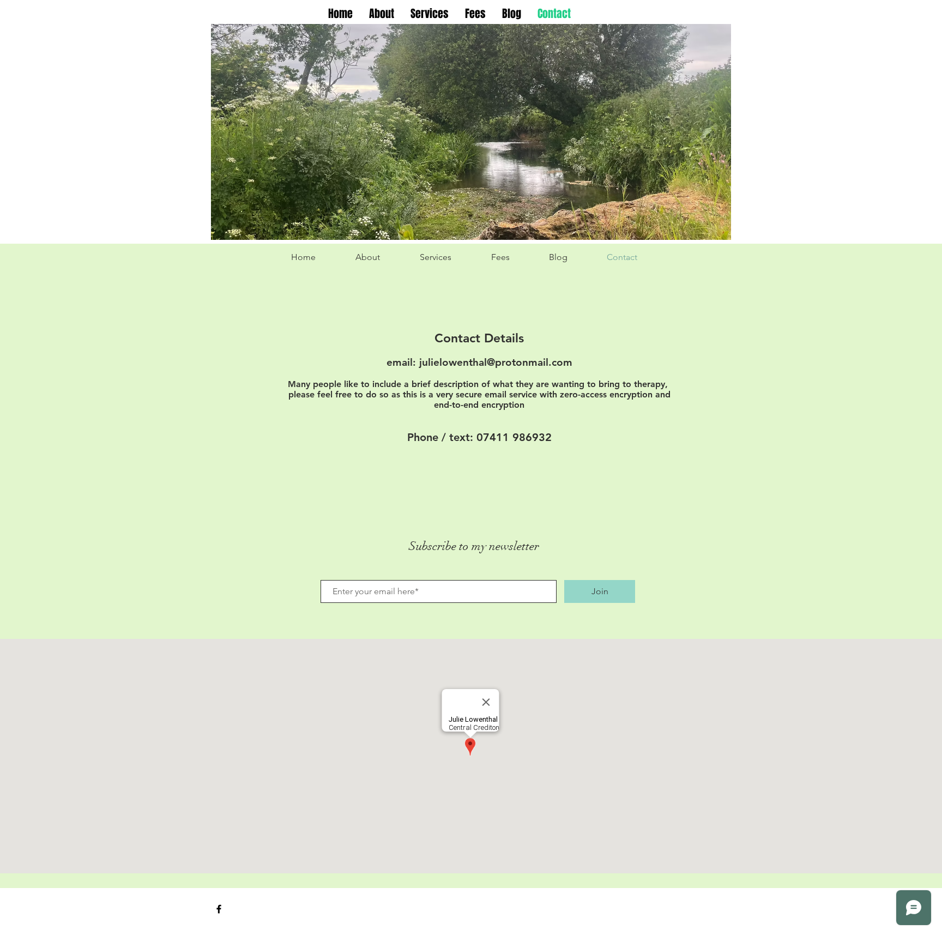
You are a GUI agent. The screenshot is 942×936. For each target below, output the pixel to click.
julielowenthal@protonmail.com (495, 362)
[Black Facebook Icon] (219, 909)
